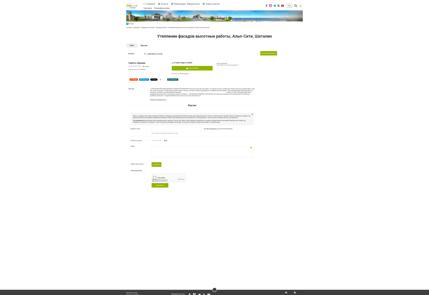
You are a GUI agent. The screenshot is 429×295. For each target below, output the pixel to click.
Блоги (164, 3)
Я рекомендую (193, 68)
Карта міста (213, 3)
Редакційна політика (161, 8)
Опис (132, 45)
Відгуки (144, 45)
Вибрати (157, 164)
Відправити (160, 185)
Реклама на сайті (131, 293)
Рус (289, 6)
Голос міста (148, 8)
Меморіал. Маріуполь (187, 3)
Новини (150, 3)
